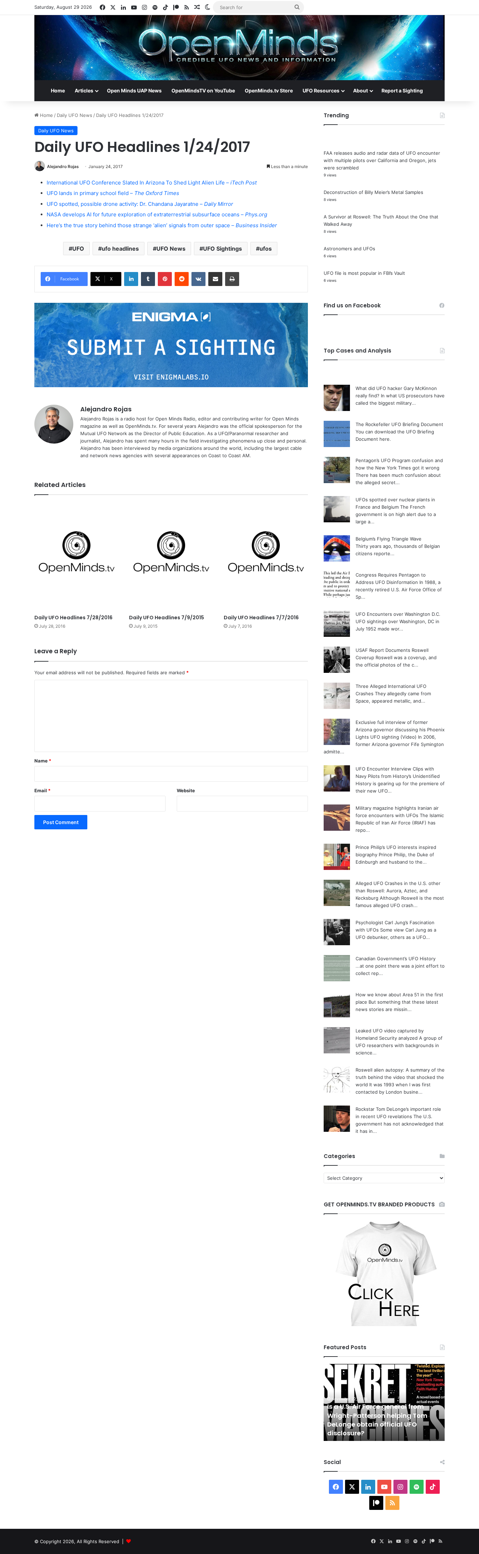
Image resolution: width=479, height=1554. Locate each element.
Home (58, 90)
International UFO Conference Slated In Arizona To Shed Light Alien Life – (152, 182)
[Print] (232, 279)
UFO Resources (321, 90)
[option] (384, 1402)
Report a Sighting (402, 90)
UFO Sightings (222, 248)
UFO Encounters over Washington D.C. (398, 614)
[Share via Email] (215, 279)
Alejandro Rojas (63, 166)
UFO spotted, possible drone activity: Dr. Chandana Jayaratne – (140, 204)
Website (186, 790)
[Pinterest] (165, 279)
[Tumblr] (148, 279)
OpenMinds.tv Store (269, 90)
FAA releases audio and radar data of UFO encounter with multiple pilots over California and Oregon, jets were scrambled (382, 160)
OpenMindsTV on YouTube (203, 90)
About (360, 90)
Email (42, 790)
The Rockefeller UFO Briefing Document (399, 424)
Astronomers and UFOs (349, 248)
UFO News (170, 248)
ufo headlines (120, 248)
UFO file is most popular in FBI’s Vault (364, 273)
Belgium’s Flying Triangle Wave (388, 539)
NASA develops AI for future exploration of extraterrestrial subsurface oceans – (157, 214)
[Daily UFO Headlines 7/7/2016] (266, 556)
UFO (78, 248)
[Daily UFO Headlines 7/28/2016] (76, 556)
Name (42, 761)
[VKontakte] (198, 279)
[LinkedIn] (131, 279)
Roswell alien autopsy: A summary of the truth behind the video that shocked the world (400, 1077)
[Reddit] (182, 279)
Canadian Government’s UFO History (396, 958)
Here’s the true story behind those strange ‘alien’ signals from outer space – (162, 225)
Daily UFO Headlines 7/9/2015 (166, 617)
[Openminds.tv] (239, 47)
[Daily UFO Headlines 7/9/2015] (171, 556)
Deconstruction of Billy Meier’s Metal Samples (373, 192)
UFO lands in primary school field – (113, 193)
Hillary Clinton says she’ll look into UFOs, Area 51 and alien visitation (382, 1428)
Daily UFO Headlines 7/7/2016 (261, 617)
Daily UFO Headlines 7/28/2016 (73, 617)
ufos (265, 248)
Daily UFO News (74, 115)
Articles (84, 90)
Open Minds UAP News (134, 90)
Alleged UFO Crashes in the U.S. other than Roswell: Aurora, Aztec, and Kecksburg (398, 890)
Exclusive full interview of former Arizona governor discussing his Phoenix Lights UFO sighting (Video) (400, 729)
